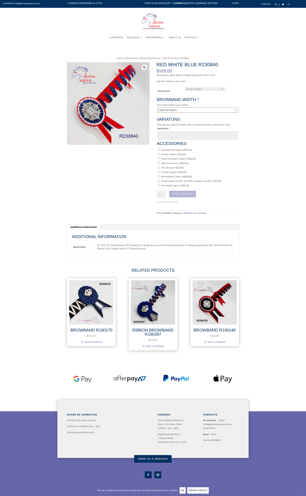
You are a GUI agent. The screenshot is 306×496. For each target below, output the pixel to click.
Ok (182, 490)
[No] (302, 489)
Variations (162, 128)
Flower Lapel (174, 172)
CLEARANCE (116, 37)
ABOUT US (175, 37)
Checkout (266, 4)
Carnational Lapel (176, 149)
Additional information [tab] (83, 227)
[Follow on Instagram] (157, 474)
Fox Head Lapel (175, 185)
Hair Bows (172, 167)
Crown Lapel (173, 154)
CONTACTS (190, 37)
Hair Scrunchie (175, 163)
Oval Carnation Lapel (178, 158)
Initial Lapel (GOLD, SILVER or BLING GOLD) (191, 181)
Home (120, 58)
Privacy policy (198, 490)
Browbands (131, 58)
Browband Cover (176, 176)
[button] (144, 67)
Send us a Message (153, 458)
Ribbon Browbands (150, 58)
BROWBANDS (154, 37)
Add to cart (182, 194)
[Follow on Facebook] (148, 474)
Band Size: (164, 91)
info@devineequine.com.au (217, 424)
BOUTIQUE (133, 37)
